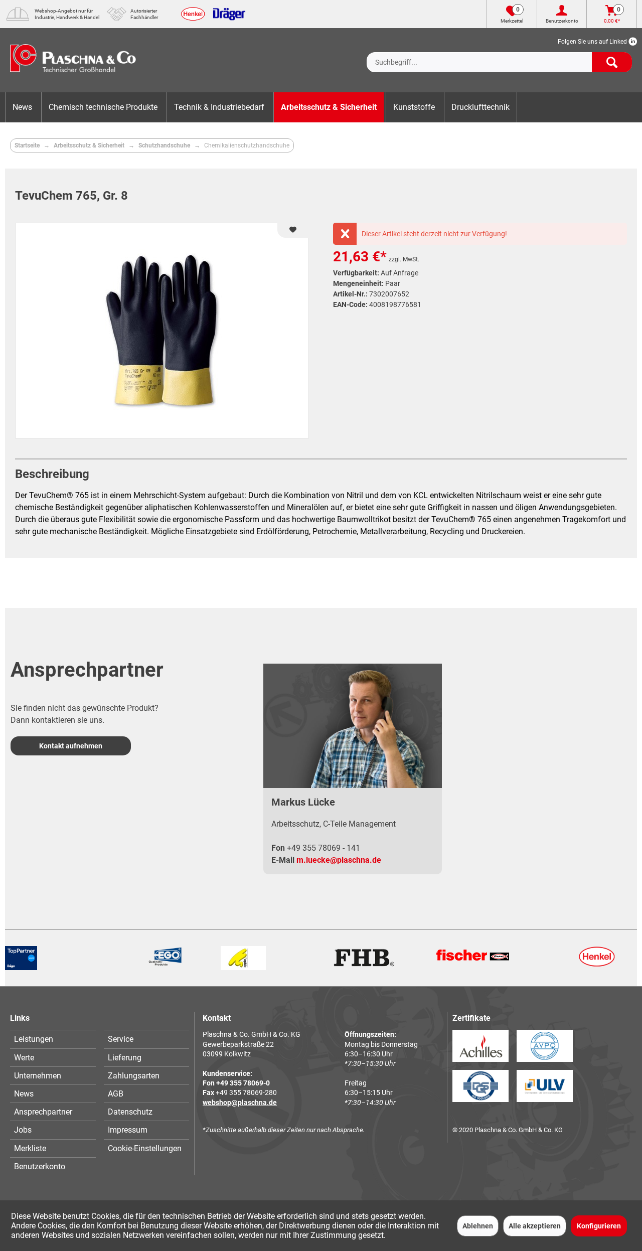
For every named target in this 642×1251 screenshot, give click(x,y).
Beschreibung (52, 474)
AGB (115, 1094)
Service (120, 1039)
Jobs (23, 1130)
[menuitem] (499, 54)
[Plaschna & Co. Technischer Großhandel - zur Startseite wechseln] (73, 60)
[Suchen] (612, 62)
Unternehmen (37, 1075)
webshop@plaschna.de (240, 1103)
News (24, 1094)
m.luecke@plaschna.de (338, 860)
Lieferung (124, 1057)
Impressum (127, 1130)
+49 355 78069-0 (243, 1083)
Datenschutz (130, 1112)
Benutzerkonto (39, 1166)
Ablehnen (477, 1226)
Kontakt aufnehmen (70, 746)
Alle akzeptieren (535, 1226)
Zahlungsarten (133, 1075)
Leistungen (33, 1039)
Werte (24, 1057)
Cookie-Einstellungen (145, 1148)
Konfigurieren (599, 1226)
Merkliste (30, 1148)
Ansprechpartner (43, 1112)
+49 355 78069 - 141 (323, 848)
